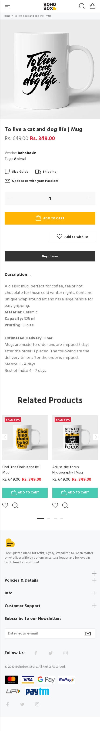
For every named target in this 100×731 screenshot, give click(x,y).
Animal (20, 158)
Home (6, 16)
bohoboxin (27, 153)
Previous (4, 437)
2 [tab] (48, 518)
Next (95, 437)
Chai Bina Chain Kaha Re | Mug (21, 470)
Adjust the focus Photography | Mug (67, 470)
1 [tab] (40, 518)
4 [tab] (61, 518)
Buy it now (50, 256)
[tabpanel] (25, 458)
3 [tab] (55, 518)
